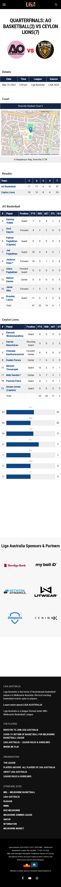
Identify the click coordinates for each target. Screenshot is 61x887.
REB (40, 213)
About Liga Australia (15, 772)
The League (9, 762)
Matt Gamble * (13, 375)
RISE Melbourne (11, 810)
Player (9, 213)
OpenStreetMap (44, 154)
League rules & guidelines (17, 776)
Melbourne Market (13, 828)
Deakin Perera (13, 360)
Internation (10, 824)
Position (24, 213)
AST (46, 213)
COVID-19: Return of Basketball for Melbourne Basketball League (29, 736)
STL (53, 213)
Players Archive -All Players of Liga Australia (29, 767)
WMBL (6, 806)
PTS (33, 213)
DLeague (7, 801)
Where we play (11, 747)
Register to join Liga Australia (20, 730)
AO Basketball (8, 186)
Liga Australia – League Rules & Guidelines (26, 742)
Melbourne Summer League (17, 815)
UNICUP (7, 819)
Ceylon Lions (8, 192)
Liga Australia (11, 796)
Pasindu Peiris (13, 381)
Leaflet (26, 154)
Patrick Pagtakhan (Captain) (11, 241)
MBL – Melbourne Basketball (19, 792)
